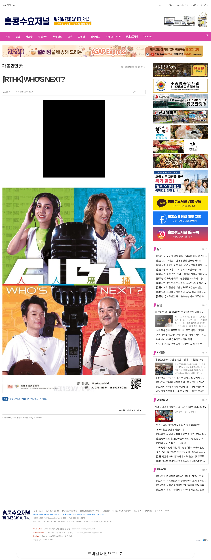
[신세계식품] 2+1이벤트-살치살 (171, 443)
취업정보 (57, 36)
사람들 (29, 36)
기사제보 (148, 511)
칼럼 (17, 36)
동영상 (81, 36)
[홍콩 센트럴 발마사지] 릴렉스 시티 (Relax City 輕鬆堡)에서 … (181, 461)
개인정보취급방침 (69, 511)
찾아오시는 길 (52, 511)
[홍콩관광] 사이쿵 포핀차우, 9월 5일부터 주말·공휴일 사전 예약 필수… (181, 485)
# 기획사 (44, 399)
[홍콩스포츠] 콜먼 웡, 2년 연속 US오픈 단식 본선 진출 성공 (181, 287)
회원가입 (170, 5)
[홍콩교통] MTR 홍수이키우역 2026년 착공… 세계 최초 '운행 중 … (181, 269)
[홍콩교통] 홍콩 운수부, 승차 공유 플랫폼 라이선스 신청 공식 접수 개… (181, 265)
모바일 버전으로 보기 (105, 553)
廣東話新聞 (132, 36)
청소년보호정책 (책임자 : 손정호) (95, 511)
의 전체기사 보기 (131, 410)
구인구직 (42, 36)
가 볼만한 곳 (140, 67)
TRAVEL (147, 36)
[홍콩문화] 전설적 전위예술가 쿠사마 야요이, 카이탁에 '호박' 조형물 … (181, 476)
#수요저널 (15, 399)
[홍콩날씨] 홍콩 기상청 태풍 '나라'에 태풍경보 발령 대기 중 (181, 489)
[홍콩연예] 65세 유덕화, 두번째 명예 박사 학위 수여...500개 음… (181, 386)
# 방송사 (34, 399)
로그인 (161, 5)
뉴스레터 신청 (182, 5)
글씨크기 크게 (140, 92)
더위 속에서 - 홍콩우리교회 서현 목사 (174, 339)
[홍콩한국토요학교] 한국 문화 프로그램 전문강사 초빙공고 (181, 438)
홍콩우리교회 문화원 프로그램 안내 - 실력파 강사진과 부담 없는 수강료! (181, 452)
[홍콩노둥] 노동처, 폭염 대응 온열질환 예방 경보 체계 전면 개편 (181, 256)
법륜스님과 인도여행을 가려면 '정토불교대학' (178, 425)
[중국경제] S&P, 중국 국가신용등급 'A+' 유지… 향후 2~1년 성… (181, 278)
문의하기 (158, 511)
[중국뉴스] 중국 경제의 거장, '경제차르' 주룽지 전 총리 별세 (181, 377)
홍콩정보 (129, 67)
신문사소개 (38, 511)
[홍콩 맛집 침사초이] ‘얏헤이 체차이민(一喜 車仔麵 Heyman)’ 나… (181, 456)
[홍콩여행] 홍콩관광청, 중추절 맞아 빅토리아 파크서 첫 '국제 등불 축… (181, 480)
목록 (134, 92)
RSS (167, 511)
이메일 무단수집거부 (121, 511)
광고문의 (204, 5)
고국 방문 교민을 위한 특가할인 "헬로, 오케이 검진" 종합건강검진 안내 (181, 447)
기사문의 (194, 5)
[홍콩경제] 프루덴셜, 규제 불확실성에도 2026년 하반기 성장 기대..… (181, 296)
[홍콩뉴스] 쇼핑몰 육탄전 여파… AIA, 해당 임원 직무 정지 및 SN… (181, 291)
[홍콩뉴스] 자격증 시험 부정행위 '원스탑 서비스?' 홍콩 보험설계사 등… (181, 260)
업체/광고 (95, 36)
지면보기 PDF (113, 36)
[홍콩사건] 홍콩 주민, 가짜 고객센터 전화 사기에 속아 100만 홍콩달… (181, 274)
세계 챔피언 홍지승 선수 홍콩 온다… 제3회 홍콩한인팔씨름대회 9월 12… (181, 391)
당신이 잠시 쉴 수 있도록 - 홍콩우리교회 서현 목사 (180, 343)
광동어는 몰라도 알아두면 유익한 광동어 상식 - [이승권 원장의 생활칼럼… (181, 334)
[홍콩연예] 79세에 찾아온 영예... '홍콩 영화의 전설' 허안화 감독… (181, 382)
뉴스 (7, 36)
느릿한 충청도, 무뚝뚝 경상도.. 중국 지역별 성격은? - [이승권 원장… (181, 330)
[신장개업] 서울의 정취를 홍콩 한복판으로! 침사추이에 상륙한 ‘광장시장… (181, 434)
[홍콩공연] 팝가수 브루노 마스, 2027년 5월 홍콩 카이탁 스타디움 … (181, 283)
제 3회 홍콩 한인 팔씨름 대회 (170, 429)
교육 (70, 36)
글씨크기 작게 (144, 92)
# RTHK (25, 399)
